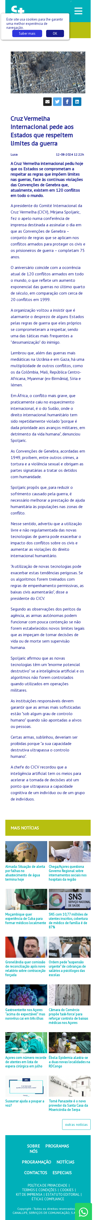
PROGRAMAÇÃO (36, 1161)
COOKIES (67, 1190)
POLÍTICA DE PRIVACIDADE (47, 1185)
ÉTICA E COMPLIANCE (48, 1199)
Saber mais (27, 33)
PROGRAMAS (57, 1145)
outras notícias (76, 1124)
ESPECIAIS (62, 1172)
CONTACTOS (35, 1172)
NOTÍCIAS (65, 1161)
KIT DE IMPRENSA (29, 1194)
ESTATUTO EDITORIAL (62, 1194)
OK (55, 33)
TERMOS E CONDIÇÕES (39, 1190)
